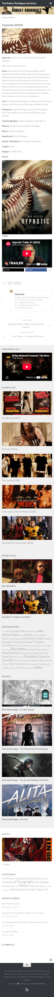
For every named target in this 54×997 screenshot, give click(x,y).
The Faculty (11, 668)
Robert (40, 886)
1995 (3, 631)
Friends (5, 886)
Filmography (8, 17)
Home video (18, 646)
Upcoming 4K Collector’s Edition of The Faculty (24, 913)
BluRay (28, 634)
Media (12, 886)
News (23, 885)
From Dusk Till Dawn (31, 642)
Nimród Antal (10, 653)
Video (38, 667)
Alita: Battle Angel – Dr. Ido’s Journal (18, 709)
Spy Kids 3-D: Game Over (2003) (17, 543)
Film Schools (41, 882)
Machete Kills (33, 649)
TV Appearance (27, 668)
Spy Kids (15, 663)
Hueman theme (39, 984)
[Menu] (50, 3)
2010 (8, 631)
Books (36, 878)
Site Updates (48, 886)
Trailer (18, 668)
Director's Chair (33, 638)
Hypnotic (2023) (11, 931)
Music (16, 886)
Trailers (39, 889)
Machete (18, 649)
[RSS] (27, 989)
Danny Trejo (8, 638)
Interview (27, 645)
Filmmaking (8, 882)
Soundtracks (6, 890)
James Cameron (36, 646)
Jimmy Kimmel (6, 650)
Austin (21, 635)
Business (44, 878)
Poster (21, 657)
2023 (10, 283)
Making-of (44, 649)
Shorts (42, 661)
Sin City (48, 660)
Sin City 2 (5, 664)
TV (46, 889)
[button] (13, 269)
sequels (35, 660)
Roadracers (26, 661)
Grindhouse (8, 645)
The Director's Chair (22, 889)
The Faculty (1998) (11, 480)
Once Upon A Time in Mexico (33, 653)
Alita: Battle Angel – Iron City (15, 819)
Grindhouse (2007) (11, 418)
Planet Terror (9, 656)
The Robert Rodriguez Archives (19, 3)
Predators (31, 656)
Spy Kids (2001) (9, 586)
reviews (18, 660)
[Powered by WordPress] (18, 984)
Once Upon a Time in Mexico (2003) (19, 511)
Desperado (19, 639)
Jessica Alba (45, 646)
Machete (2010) (9, 449)
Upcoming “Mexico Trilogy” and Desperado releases (26, 922)
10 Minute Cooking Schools (17, 878)
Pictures (33, 886)
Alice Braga (33, 631)
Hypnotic (17, 283)
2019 (12, 631)
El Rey (15, 642)
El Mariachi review (12, 903)
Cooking (41, 635)
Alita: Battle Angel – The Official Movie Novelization (25, 749)
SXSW (22, 664)
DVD (46, 639)
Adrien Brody (21, 631)
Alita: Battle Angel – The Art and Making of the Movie (25, 780)
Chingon (35, 635)
